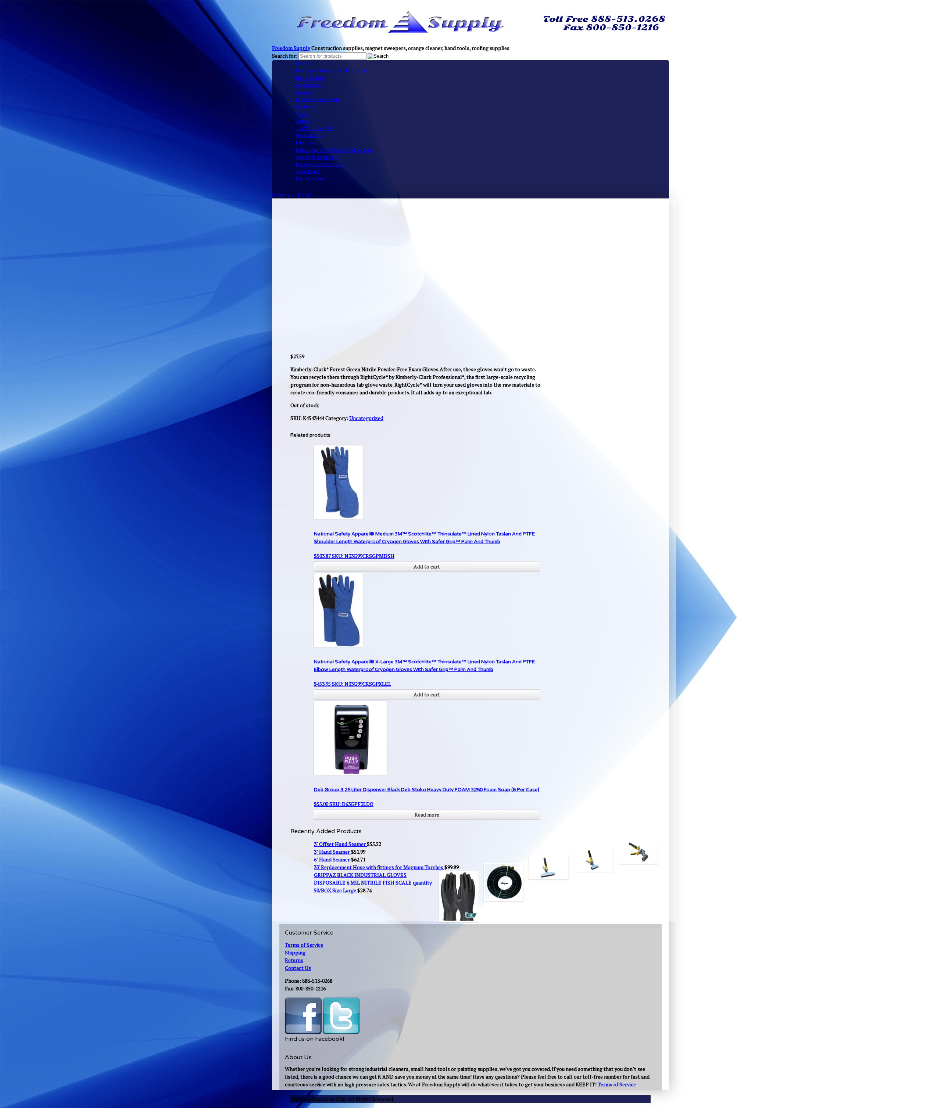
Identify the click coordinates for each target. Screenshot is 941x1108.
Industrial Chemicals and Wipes (334, 150)
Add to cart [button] (427, 566)
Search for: (284, 55)
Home (303, 64)
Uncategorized (366, 418)
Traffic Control (313, 128)
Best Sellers (310, 78)
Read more (427, 814)
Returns (294, 960)
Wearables (308, 135)
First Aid (306, 143)
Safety (304, 121)
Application (309, 85)
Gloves (304, 92)
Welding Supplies (316, 157)
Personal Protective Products (332, 71)
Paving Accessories (319, 164)
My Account (311, 179)
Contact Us (298, 967)
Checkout (307, 171)
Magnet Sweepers (318, 99)
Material (306, 107)
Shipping (295, 952)
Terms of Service (304, 944)
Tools (302, 114)
